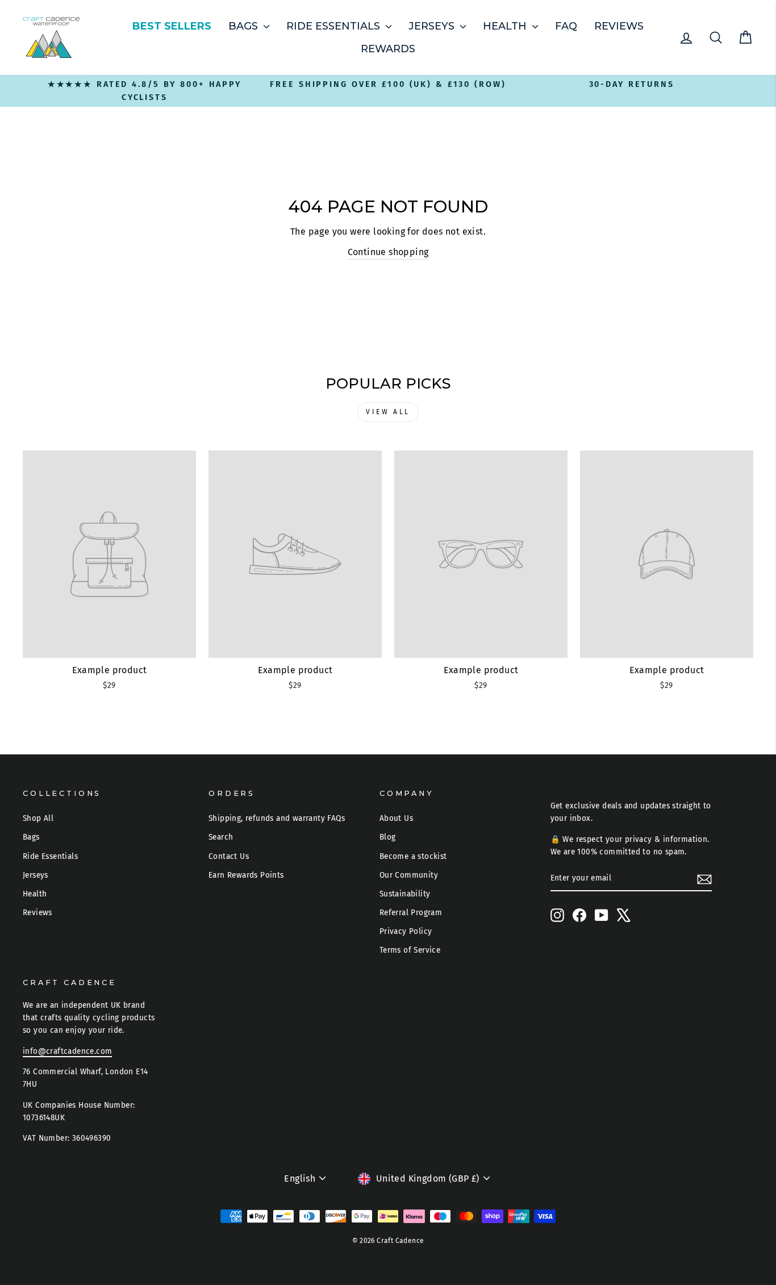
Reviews (619, 26)
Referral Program (410, 912)
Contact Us (228, 856)
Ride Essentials (334, 26)
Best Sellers (171, 26)
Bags (244, 26)
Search (220, 837)
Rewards (388, 49)
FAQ (566, 26)
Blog (387, 837)
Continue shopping (388, 252)
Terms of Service (409, 950)
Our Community (408, 875)
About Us (396, 818)
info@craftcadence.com (67, 1051)
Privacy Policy (405, 931)
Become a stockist (413, 856)
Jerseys (432, 26)
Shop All (38, 818)
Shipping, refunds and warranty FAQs (276, 818)
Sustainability (405, 894)
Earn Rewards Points (246, 875)
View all (388, 412)
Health (506, 26)
